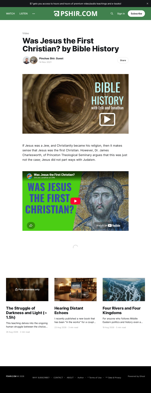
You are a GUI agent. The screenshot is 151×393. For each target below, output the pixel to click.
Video (25, 33)
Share (123, 60)
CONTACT (58, 377)
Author (81, 377)
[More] (33, 13)
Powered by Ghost (136, 376)
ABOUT (70, 377)
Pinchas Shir (47, 58)
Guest (59, 58)
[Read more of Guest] (33, 60)
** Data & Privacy (113, 377)
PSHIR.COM (11, 376)
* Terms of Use (95, 377)
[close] (147, 3)
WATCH (10, 13)
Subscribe (136, 13)
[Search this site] (112, 13)
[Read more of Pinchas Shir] (26, 60)
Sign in (121, 13)
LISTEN (23, 13)
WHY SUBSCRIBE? (41, 377)
